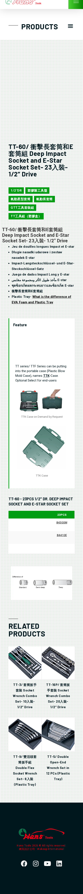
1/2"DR (16, 190)
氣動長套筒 (44, 199)
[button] (70, 26)
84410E (62, 535)
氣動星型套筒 (20, 199)
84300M (61, 522)
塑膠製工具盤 (37, 190)
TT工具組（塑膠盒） (26, 216)
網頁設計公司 (27, 849)
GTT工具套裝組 (22, 208)
